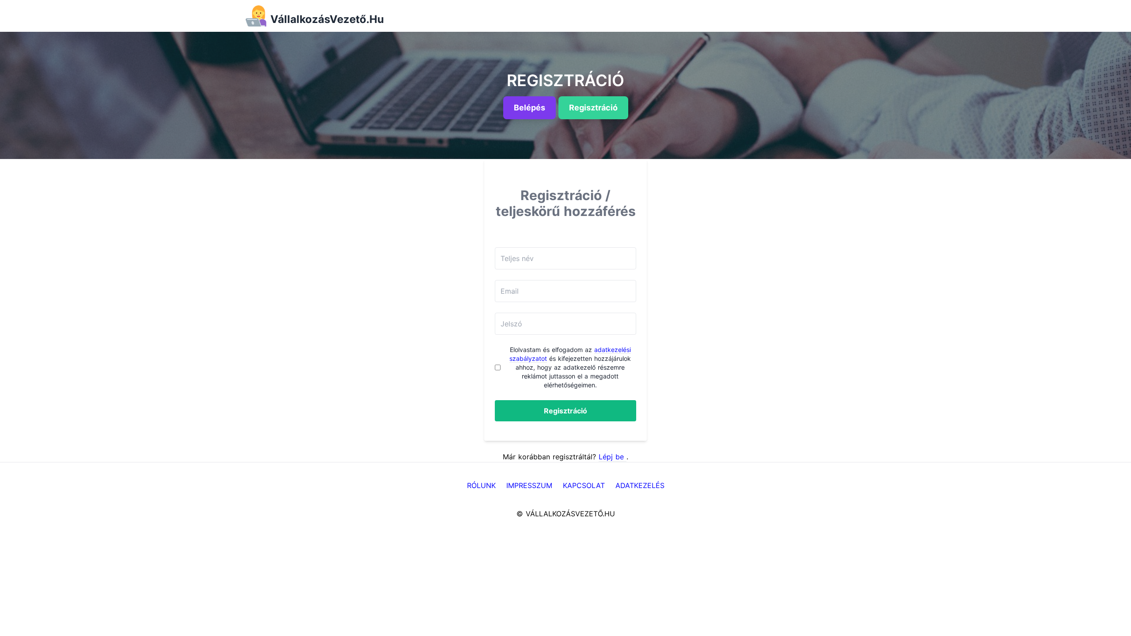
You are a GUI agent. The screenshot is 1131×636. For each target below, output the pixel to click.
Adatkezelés (639, 485)
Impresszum (529, 485)
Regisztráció (565, 410)
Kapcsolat (584, 485)
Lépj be (612, 456)
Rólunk (481, 485)
